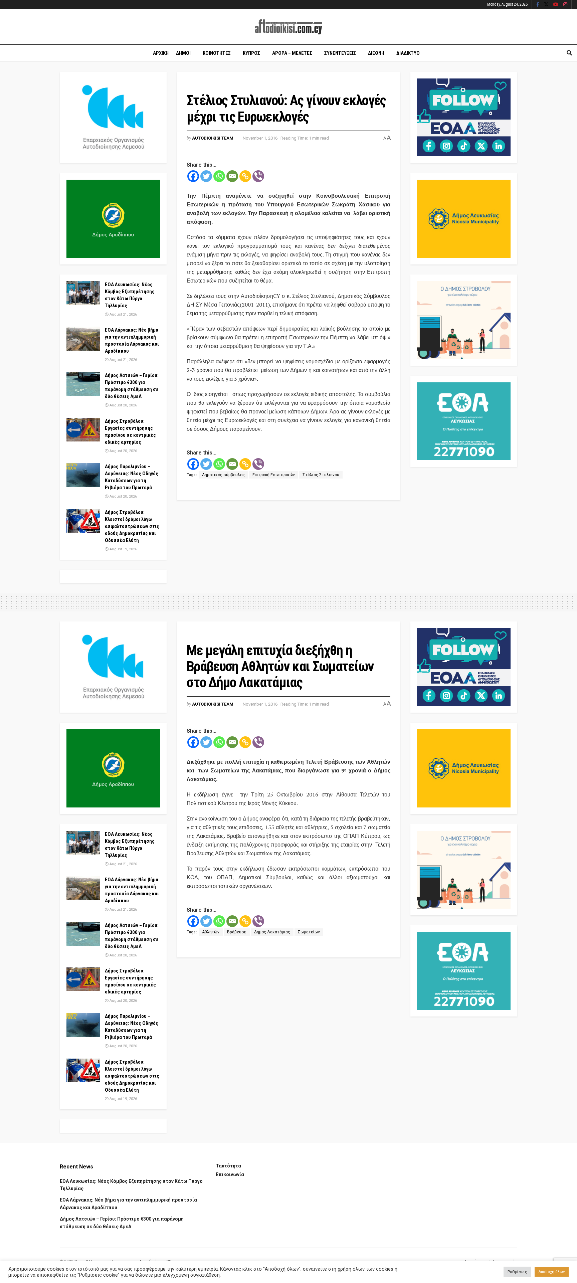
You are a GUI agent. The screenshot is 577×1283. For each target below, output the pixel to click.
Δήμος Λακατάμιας (272, 932)
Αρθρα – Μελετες (292, 53)
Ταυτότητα (228, 1165)
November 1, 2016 (260, 138)
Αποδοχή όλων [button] (552, 1272)
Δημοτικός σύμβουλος (223, 475)
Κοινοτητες (217, 53)
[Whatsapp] (219, 176)
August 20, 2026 (123, 405)
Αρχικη (161, 53)
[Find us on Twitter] (546, 4)
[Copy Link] (245, 176)
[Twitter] (206, 176)
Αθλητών (210, 932)
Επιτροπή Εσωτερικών (273, 475)
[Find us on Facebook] (537, 4)
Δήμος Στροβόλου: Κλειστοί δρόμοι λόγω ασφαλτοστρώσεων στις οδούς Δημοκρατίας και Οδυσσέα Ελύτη (132, 526)
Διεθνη (376, 53)
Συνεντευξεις (340, 53)
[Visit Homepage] (288, 26)
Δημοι (183, 53)
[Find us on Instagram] (565, 4)
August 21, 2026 (123, 314)
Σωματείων (309, 932)
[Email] (232, 176)
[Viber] (258, 176)
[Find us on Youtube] (556, 4)
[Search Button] (569, 53)
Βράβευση (236, 932)
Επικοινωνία (230, 1174)
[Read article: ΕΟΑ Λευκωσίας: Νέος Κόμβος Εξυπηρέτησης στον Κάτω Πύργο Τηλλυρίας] (83, 293)
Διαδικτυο (408, 53)
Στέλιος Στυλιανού (321, 475)
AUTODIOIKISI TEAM (212, 138)
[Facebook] (193, 176)
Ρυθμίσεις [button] (517, 1271)
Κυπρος (251, 53)
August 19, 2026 (123, 549)
